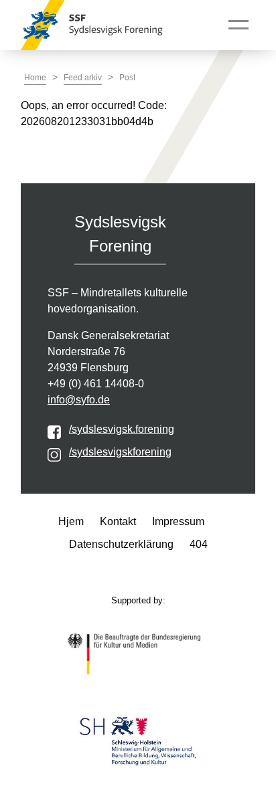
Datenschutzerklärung (121, 544)
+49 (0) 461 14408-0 (96, 383)
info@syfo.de (79, 399)
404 (199, 544)
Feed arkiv (83, 77)
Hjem (71, 521)
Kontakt (118, 521)
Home (35, 77)
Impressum (178, 521)
